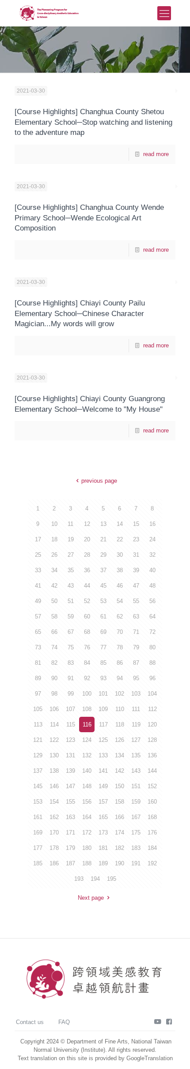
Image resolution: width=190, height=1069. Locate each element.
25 (38, 554)
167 (136, 817)
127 (136, 740)
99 (71, 693)
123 (70, 740)
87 (136, 662)
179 (70, 848)
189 (103, 863)
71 (136, 632)
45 (103, 585)
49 (38, 601)
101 (103, 693)
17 (38, 539)
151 (136, 786)
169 (37, 832)
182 (119, 848)
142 (119, 770)
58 (54, 616)
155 (70, 801)
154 (54, 801)
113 (38, 724)
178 (54, 848)
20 (87, 539)
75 (71, 647)
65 (38, 632)
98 (54, 693)
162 (54, 817)
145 (37, 786)
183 (136, 848)
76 (87, 647)
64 (152, 616)
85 (103, 662)
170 (54, 832)
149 (103, 786)
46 (120, 585)
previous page (99, 480)
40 (152, 570)
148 (86, 786)
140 (86, 770)
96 (152, 678)
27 (71, 554)
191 (136, 863)
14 (120, 524)
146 (54, 786)
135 (136, 755)
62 (120, 616)
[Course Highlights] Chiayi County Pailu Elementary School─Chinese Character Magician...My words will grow (80, 313)
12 (87, 524)
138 (54, 770)
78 (120, 647)
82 (54, 662)
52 (87, 601)
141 (103, 770)
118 (119, 724)
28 (87, 554)
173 (103, 832)
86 (120, 662)
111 (136, 709)
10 (54, 524)
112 (152, 709)
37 (103, 570)
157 (103, 801)
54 (120, 601)
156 (86, 801)
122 (54, 740)
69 (103, 632)
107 (70, 709)
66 (54, 632)
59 (71, 616)
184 (152, 848)
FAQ (64, 1022)
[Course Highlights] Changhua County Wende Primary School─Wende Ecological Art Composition (89, 217)
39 (136, 570)
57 (38, 616)
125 (103, 740)
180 (86, 848)
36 (87, 570)
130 (54, 755)
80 (152, 647)
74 (54, 647)
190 (119, 863)
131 (70, 755)
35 (71, 570)
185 (37, 863)
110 (119, 709)
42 (54, 585)
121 (37, 740)
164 (86, 817)
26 (54, 554)
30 (120, 554)
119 (136, 724)
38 (120, 570)
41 (38, 585)
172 (86, 832)
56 (152, 601)
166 (119, 817)
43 (71, 585)
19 (71, 539)
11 (70, 524)
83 (71, 662)
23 (136, 539)
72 (152, 632)
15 (136, 524)
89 (38, 678)
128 (152, 740)
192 (152, 863)
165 (103, 817)
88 (152, 662)
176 (152, 832)
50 (54, 601)
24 (152, 539)
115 (70, 724)
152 (152, 786)
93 (103, 678)
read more (156, 154)
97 (38, 693)
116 (87, 724)
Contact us (30, 1022)
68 (87, 632)
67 (71, 632)
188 (86, 863)
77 (103, 647)
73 (38, 647)
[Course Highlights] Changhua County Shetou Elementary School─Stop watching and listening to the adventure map (93, 122)
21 (103, 539)
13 (103, 524)
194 (95, 878)
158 (119, 801)
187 (70, 863)
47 (136, 585)
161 (37, 817)
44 (87, 585)
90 (54, 678)
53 (103, 601)
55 (136, 601)
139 (70, 770)
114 (54, 724)
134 (119, 755)
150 (119, 786)
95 (136, 678)
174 (119, 832)
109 (103, 709)
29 (103, 554)
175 (136, 832)
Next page (91, 897)
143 (136, 770)
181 (103, 848)
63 (136, 616)
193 (79, 878)
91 (71, 678)
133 (103, 755)
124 (86, 740)
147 (70, 786)
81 (38, 662)
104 (152, 693)
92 (87, 678)
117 (103, 724)
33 (38, 570)
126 (119, 740)
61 (103, 616)
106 (54, 709)
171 (70, 832)
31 (136, 554)
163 (70, 817)
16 (152, 524)
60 (87, 616)
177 (37, 848)
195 (111, 878)
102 (119, 693)
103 (136, 693)
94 (120, 678)
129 (37, 755)
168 (152, 817)
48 (152, 585)
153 (37, 801)
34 (54, 570)
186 (54, 863)
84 (87, 662)
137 (37, 770)
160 (152, 801)
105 (37, 709)
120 (152, 724)
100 (86, 693)
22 (120, 539)
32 (152, 554)
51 (71, 601)
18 (54, 539)
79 (136, 647)
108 (86, 709)
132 (86, 755)
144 (152, 770)
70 (120, 632)
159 (136, 801)
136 (152, 755)
